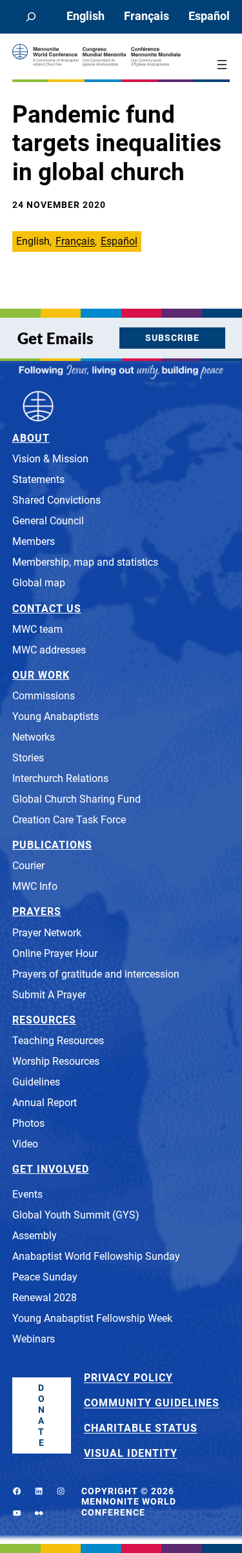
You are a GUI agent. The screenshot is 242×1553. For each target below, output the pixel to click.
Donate (41, 1415)
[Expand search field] (31, 17)
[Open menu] (222, 64)
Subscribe (172, 338)
